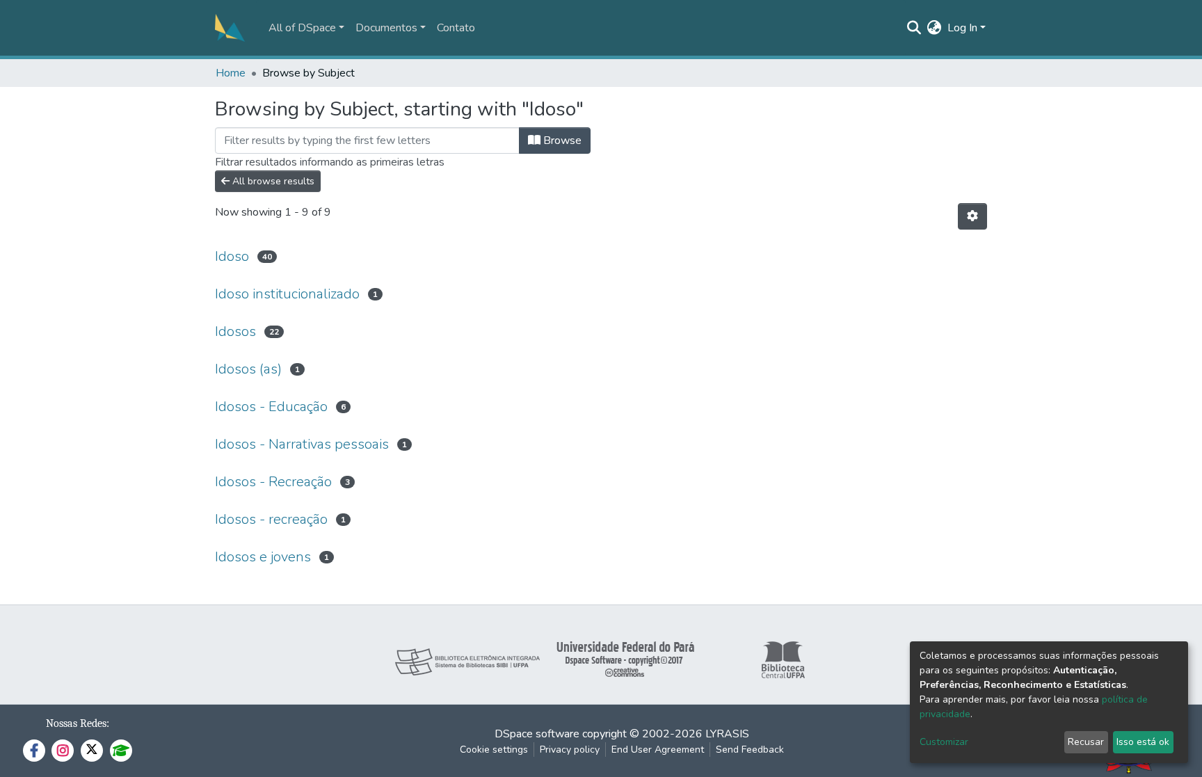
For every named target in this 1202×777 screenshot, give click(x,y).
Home (231, 73)
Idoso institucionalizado (287, 294)
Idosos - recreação (271, 519)
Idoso (232, 256)
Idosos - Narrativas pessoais (302, 444)
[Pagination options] (972, 216)
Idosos (235, 331)
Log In (962, 27)
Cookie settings (494, 749)
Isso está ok (1142, 741)
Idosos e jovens (263, 556)
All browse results (272, 181)
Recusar (1086, 741)
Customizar (944, 741)
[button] (934, 27)
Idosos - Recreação (273, 481)
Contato (456, 27)
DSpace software (537, 734)
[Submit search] (914, 27)
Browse (561, 140)
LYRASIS (727, 734)
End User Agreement (657, 749)
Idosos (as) (248, 369)
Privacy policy (570, 749)
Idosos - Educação (271, 406)
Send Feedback (750, 749)
